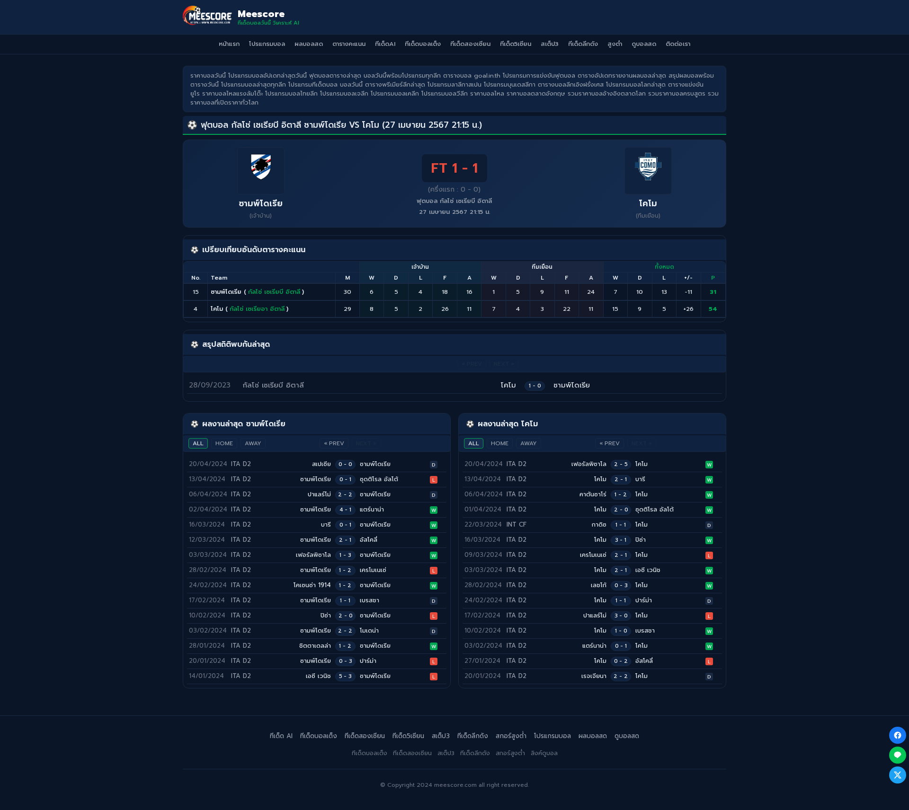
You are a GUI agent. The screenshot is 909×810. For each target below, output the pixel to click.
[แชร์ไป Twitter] (897, 775)
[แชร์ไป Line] (897, 755)
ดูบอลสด (644, 43)
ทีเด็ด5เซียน (515, 43)
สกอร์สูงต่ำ (511, 736)
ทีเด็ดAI (385, 43)
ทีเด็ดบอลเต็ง (423, 43)
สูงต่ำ (614, 43)
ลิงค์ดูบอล (544, 752)
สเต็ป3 (550, 43)
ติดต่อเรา (678, 43)
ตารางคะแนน (348, 43)
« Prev (334, 443)
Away (253, 443)
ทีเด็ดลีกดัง (583, 43)
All (198, 443)
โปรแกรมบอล (267, 43)
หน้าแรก (229, 43)
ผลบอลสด (308, 43)
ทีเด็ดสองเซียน (470, 43)
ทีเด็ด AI (281, 736)
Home (224, 443)
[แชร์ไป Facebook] (897, 735)
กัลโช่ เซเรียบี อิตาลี (274, 291)
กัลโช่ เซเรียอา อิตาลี (257, 308)
